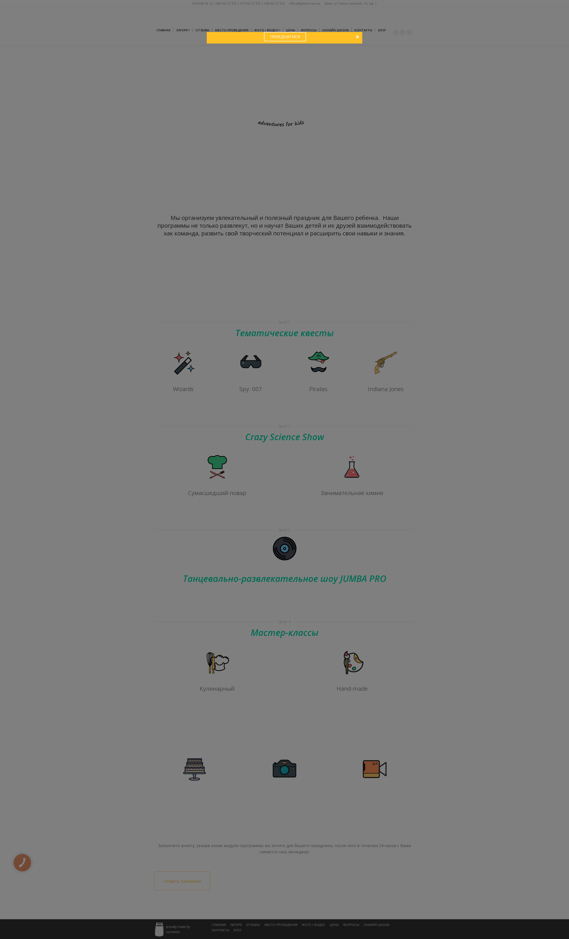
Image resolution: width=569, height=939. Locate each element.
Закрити (357, 37)
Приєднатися (285, 36)
